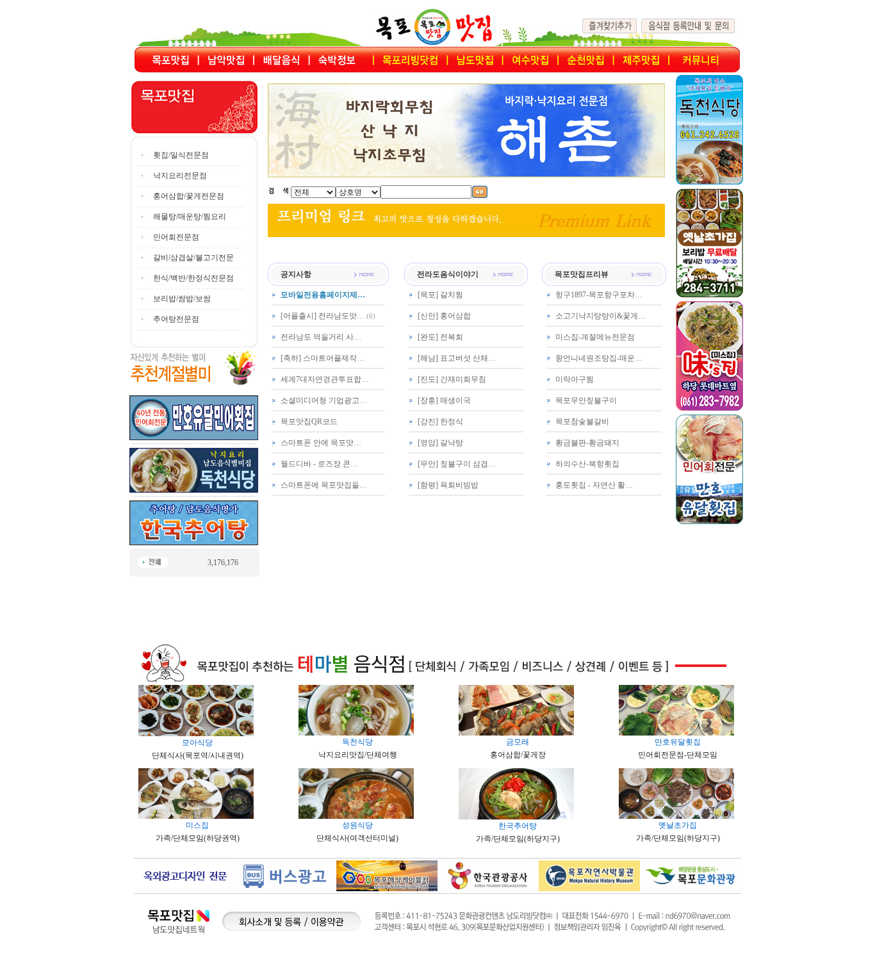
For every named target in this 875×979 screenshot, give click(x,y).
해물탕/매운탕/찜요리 (189, 216)
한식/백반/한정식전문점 (193, 278)
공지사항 (296, 274)
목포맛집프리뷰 (582, 274)
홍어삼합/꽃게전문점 (188, 196)
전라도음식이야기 (447, 274)
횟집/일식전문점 (181, 155)
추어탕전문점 (176, 319)
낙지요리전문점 (180, 175)
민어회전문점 (176, 237)
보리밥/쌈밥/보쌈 (182, 298)
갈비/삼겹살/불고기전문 (193, 257)
